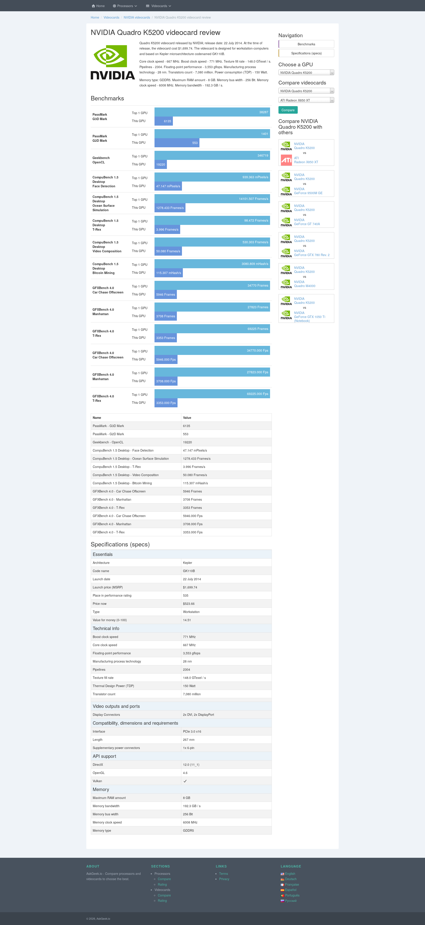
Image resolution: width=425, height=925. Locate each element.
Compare (288, 110)
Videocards (159, 6)
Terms (223, 873)
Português (292, 895)
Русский (291, 900)
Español (290, 889)
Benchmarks (306, 44)
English (290, 873)
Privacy (224, 879)
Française (292, 884)
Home (100, 6)
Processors (125, 6)
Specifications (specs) (306, 53)
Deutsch (291, 879)
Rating (162, 884)
